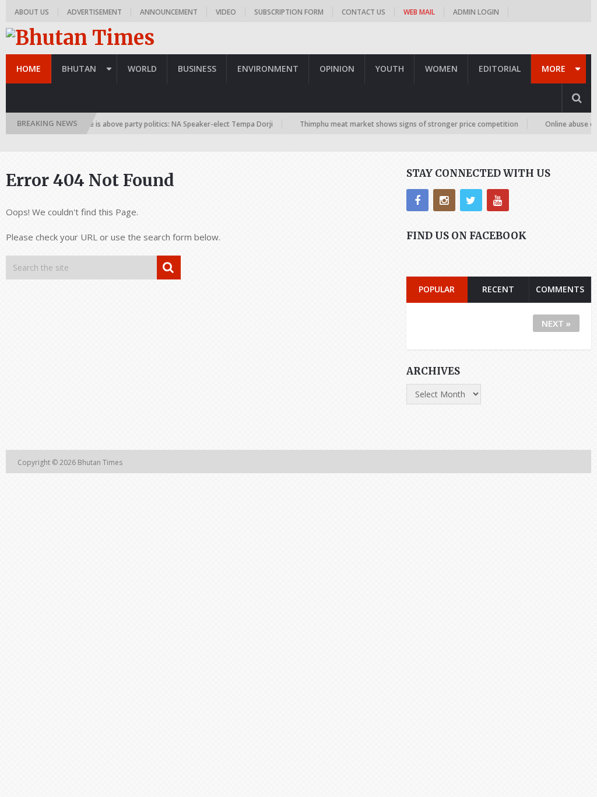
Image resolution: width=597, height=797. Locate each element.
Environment (267, 68)
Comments (560, 289)
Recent (498, 289)
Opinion (336, 68)
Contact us (363, 12)
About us (32, 12)
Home (28, 68)
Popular (437, 289)
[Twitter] (471, 200)
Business (197, 68)
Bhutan (79, 68)
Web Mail (419, 12)
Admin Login (476, 12)
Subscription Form (289, 12)
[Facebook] (417, 200)
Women (441, 68)
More (554, 68)
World (142, 68)
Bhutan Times (101, 462)
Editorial (500, 68)
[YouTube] (498, 200)
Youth (389, 68)
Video (226, 12)
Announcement (169, 12)
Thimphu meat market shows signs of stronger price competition (401, 124)
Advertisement (94, 12)
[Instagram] (444, 200)
